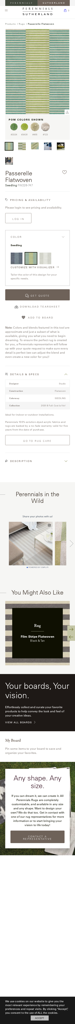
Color (16, 237)
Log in (18, 219)
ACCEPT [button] (39, 1018)
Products (10, 23)
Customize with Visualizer (33, 267)
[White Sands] (45, 258)
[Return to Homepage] (37, 11)
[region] (37, 633)
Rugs (22, 23)
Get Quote (40, 295)
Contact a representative (37, 837)
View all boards (18, 722)
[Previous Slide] (71, 637)
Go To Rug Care (37, 441)
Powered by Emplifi (38, 567)
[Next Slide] (71, 629)
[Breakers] (16, 258)
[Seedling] (31, 258)
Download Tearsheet (40, 306)
